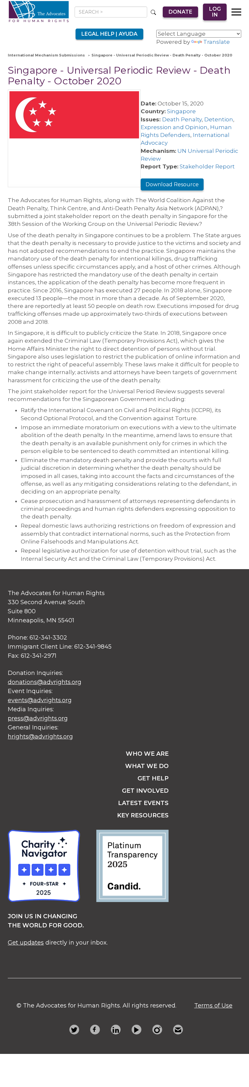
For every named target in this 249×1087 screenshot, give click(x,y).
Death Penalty (182, 119)
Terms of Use (213, 1005)
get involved (145, 790)
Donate (180, 12)
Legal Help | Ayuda (109, 34)
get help (153, 778)
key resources (143, 815)
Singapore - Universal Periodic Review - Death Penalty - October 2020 (161, 55)
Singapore (181, 111)
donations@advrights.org (44, 682)
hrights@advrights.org (40, 736)
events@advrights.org (40, 700)
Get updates (26, 942)
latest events (143, 803)
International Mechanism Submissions (46, 55)
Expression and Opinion (174, 127)
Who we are (147, 753)
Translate (216, 42)
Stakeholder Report (207, 166)
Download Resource (172, 184)
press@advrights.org (38, 718)
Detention (218, 119)
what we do (147, 766)
